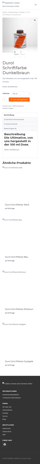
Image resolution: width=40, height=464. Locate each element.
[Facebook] (4, 444)
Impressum (6, 428)
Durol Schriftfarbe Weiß (17, 204)
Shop (4, 419)
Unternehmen (7, 410)
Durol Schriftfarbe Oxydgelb (19, 361)
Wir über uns (6, 407)
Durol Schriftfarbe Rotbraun (19, 309)
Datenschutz (6, 431)
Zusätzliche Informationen (14, 119)
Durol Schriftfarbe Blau (16, 257)
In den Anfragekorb (19, 99)
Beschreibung (9, 115)
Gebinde (6, 93)
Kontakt (5, 413)
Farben (11, 108)
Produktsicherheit (11, 124)
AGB (4, 434)
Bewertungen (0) (10, 128)
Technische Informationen (11, 398)
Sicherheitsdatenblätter (10, 395)
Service (5, 416)
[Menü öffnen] (36, 4)
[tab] (20, 115)
